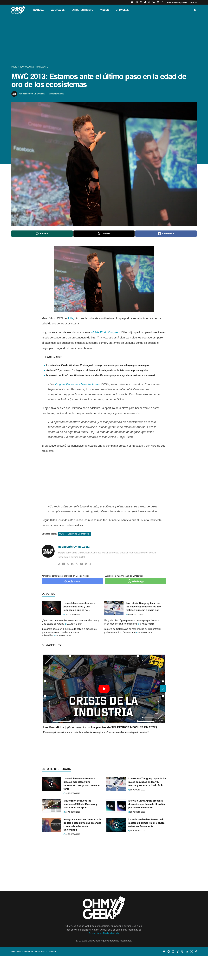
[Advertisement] (104, 40)
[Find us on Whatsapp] (141, 2)
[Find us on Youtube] (132, 2)
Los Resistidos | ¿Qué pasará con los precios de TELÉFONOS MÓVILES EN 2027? (100, 727)
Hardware (42, 66)
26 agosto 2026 (72, 614)
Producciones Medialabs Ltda (104, 933)
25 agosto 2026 (135, 614)
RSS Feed (16, 951)
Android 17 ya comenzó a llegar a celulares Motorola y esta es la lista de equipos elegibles (97, 370)
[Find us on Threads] (149, 2)
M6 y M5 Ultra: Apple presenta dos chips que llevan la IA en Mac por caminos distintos (131, 622)
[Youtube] (81, 564)
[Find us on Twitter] (158, 2)
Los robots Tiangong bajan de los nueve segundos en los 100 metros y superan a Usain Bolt (143, 606)
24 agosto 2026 (63, 635)
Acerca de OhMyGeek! (177, 2)
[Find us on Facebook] (162, 2)
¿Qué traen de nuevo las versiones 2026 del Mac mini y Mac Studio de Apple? (70, 622)
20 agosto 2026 (145, 632)
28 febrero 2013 (56, 93)
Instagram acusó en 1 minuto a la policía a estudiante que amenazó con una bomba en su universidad (69, 632)
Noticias (38, 9)
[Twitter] (68, 564)
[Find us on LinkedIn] (154, 2)
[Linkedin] (72, 564)
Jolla (70, 318)
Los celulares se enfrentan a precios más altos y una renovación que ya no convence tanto (79, 606)
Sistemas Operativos (78, 533)
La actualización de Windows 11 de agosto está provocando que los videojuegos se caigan (97, 365)
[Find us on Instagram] (137, 2)
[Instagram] (77, 564)
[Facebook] (63, 564)
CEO (61, 533)
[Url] (59, 564)
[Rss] (86, 564)
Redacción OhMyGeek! (33, 93)
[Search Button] (195, 10)
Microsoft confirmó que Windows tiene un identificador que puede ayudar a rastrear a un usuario (101, 375)
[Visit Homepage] (18, 10)
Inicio (14, 66)
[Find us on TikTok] (145, 2)
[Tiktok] (90, 564)
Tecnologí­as (27, 66)
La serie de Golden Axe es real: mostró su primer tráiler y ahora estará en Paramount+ (132, 630)
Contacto (193, 2)
